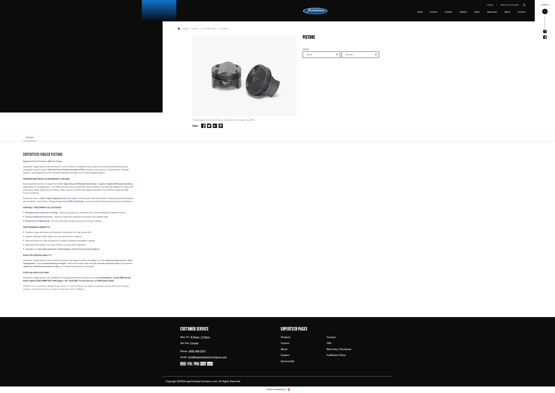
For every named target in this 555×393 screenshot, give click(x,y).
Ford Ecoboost (86, 280)
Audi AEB (73, 280)
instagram (545, 31)
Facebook (203, 126)
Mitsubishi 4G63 (106, 280)
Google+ (215, 126)
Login (490, 5)
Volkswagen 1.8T (60, 280)
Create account (509, 5)
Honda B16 (106, 277)
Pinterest (221, 126)
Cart (524, 5)
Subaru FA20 (35, 280)
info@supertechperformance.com (207, 357)
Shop (195, 29)
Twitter (209, 126)
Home (185, 29)
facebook (545, 37)
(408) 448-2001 (197, 351)
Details (29, 137)
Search (545, 5)
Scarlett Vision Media (289, 389)
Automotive (209, 29)
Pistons (224, 29)
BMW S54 (46, 280)
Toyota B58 (118, 277)
